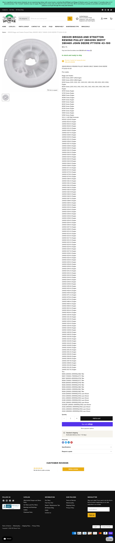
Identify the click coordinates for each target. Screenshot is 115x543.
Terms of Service (71, 500)
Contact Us (5, 10)
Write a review (73, 469)
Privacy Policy (70, 507)
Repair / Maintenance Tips (52, 505)
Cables (25, 510)
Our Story (11, 10)
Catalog (12, 26)
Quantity (64, 414)
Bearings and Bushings (30, 507)
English (95, 526)
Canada (106, 526)
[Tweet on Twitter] (66, 442)
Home (4, 26)
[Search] (69, 19)
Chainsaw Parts (28, 512)
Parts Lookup (24, 26)
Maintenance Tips (72, 26)
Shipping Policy (70, 505)
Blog (44, 26)
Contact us (35, 26)
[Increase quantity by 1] (77, 418)
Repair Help (59, 26)
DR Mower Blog (20, 10)
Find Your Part (49, 503)
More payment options (87, 428)
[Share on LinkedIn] (69, 442)
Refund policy (70, 503)
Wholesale (85, 26)
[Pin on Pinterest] (71, 442)
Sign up (91, 515)
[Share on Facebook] (63, 442)
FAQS (50, 26)
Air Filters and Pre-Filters (31, 505)
